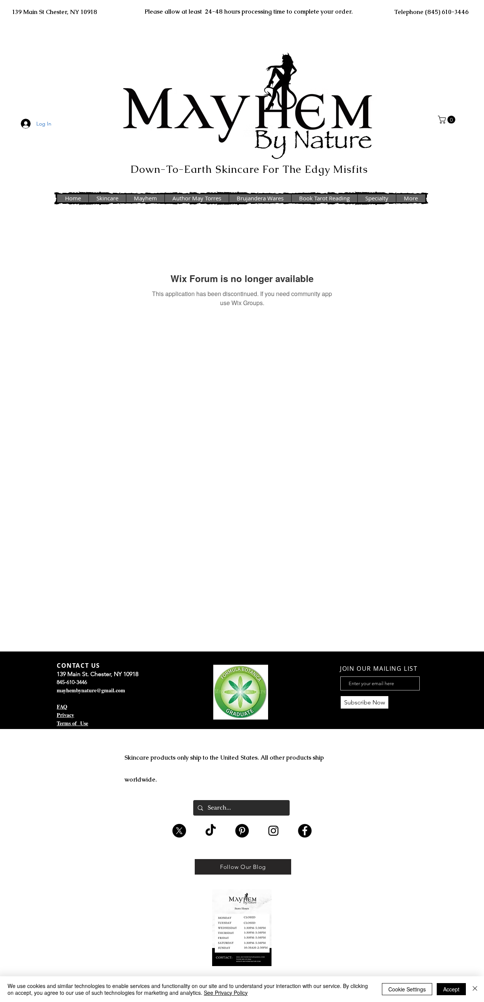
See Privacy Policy (226, 992)
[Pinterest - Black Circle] (242, 831)
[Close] (474, 989)
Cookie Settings (407, 989)
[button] (447, 120)
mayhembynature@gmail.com (91, 690)
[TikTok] (210, 831)
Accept (451, 989)
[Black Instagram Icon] (273, 831)
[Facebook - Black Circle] (305, 831)
